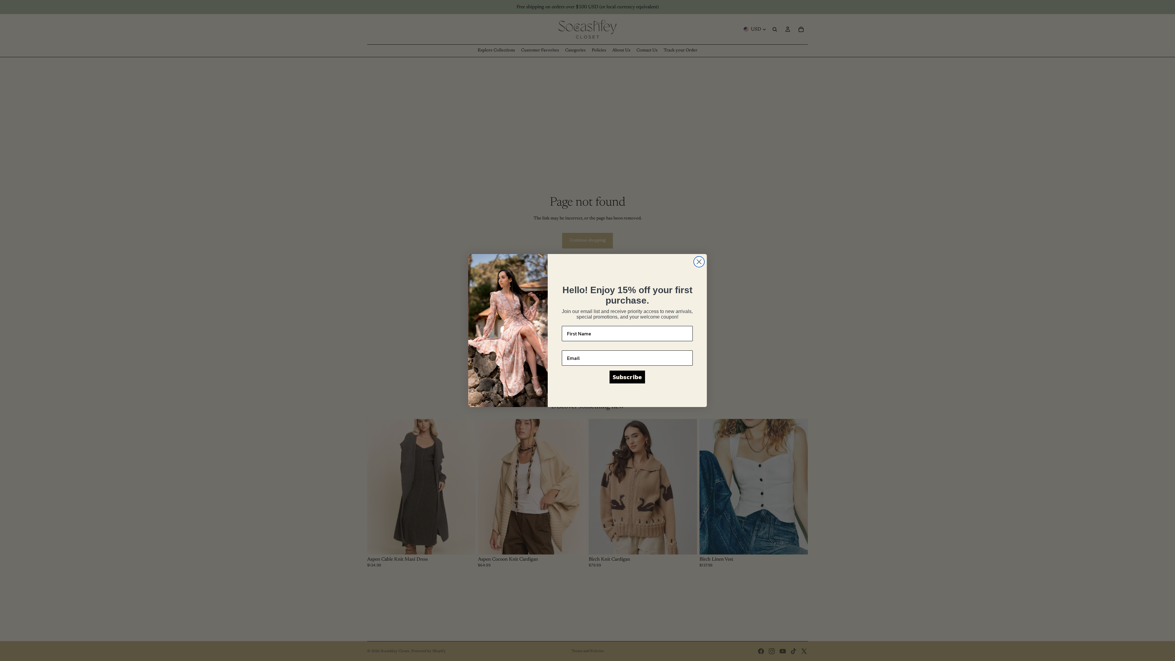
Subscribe (627, 377)
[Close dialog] (699, 261)
